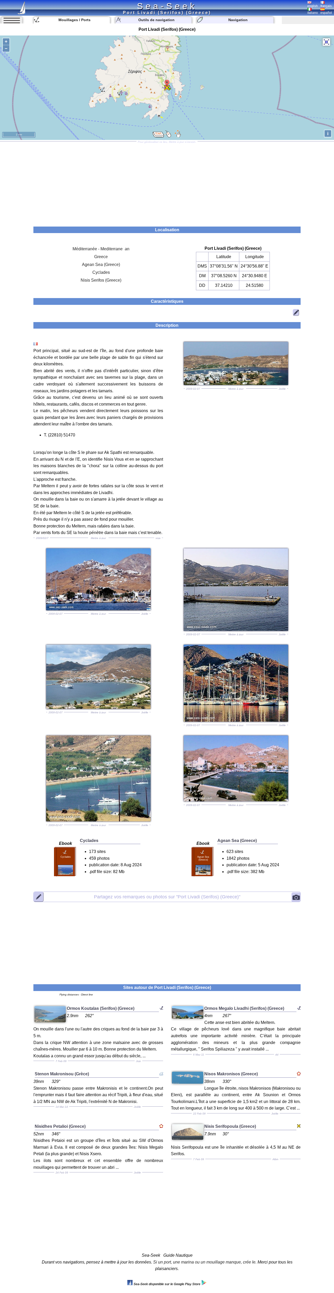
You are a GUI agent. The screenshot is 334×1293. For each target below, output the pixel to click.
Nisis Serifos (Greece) (101, 280)
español (326, 13)
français (326, 6)
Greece (101, 256)
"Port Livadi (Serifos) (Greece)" (167, 896)
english (312, 6)
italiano (312, 13)
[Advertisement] (167, 182)
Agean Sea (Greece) (101, 264)
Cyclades (101, 272)
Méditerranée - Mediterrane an (101, 249)
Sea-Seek (167, 6)
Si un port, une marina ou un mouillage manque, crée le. (205, 1262)
